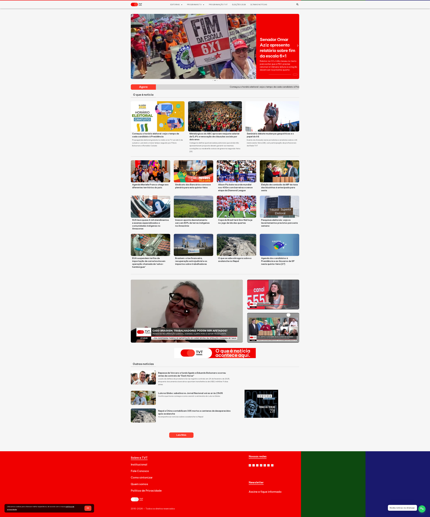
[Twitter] (261, 465)
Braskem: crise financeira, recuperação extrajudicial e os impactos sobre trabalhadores (191, 261)
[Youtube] (250, 465)
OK (88, 508)
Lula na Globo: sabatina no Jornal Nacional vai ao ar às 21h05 (190, 393)
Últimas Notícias (258, 4)
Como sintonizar (142, 477)
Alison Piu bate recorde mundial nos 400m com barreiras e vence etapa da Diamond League (235, 188)
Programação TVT (218, 4)
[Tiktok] (268, 465)
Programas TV (194, 4)
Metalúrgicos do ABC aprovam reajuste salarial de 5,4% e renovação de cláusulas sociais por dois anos (214, 137)
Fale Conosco (140, 471)
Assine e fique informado (265, 491)
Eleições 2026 (239, 4)
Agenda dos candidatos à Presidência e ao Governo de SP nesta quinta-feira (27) (278, 261)
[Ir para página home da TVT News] (215, 357)
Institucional (139, 464)
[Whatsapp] (253, 465)
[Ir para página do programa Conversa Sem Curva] (261, 417)
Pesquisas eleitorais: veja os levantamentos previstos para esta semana (279, 223)
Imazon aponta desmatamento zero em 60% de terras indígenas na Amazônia (192, 223)
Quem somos (139, 484)
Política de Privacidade (146, 490)
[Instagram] (257, 465)
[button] (297, 4)
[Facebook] (265, 465)
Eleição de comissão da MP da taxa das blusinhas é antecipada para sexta (279, 188)
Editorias (175, 4)
